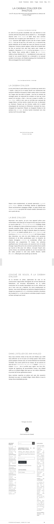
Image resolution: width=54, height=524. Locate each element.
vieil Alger (19, 110)
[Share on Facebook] (22, 425)
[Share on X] (24, 425)
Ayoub (24, 36)
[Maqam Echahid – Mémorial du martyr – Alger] (1, 262)
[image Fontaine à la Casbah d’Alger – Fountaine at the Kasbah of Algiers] (36, 330)
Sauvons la (42, 364)
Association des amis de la (25, 364)
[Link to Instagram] (42, 522)
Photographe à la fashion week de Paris (12, 462)
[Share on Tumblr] (27, 425)
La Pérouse (24, 224)
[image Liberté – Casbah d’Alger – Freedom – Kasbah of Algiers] (18, 183)
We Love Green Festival (12, 466)
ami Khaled (41, 52)
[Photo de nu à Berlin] (53, 262)
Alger (35, 34)
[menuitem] (20, 2)
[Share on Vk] (28, 425)
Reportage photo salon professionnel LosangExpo (12, 476)
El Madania (13, 232)
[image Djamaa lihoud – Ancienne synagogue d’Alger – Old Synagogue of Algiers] (41, 263)
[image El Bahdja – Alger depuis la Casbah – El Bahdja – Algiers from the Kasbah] (18, 145)
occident (12, 253)
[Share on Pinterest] (25, 425)
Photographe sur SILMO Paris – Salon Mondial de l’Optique (12, 487)
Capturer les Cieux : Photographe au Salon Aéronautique (12, 451)
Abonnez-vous (22, 462)
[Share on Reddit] (30, 425)
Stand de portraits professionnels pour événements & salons (12, 456)
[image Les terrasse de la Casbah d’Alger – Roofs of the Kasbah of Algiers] (18, 304)
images (24, 291)
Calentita (25, 50)
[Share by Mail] (31, 425)
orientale (24, 240)
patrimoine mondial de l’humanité (24, 234)
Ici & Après (11, 446)
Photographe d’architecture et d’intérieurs (12, 481)
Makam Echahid (13, 209)
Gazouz (42, 50)
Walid (19, 36)
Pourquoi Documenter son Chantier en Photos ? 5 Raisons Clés (12, 470)
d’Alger (15, 366)
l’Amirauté (32, 224)
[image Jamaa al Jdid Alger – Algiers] (18, 195)
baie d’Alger (12, 100)
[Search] (52, 2)
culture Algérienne (37, 232)
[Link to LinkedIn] (44, 522)
